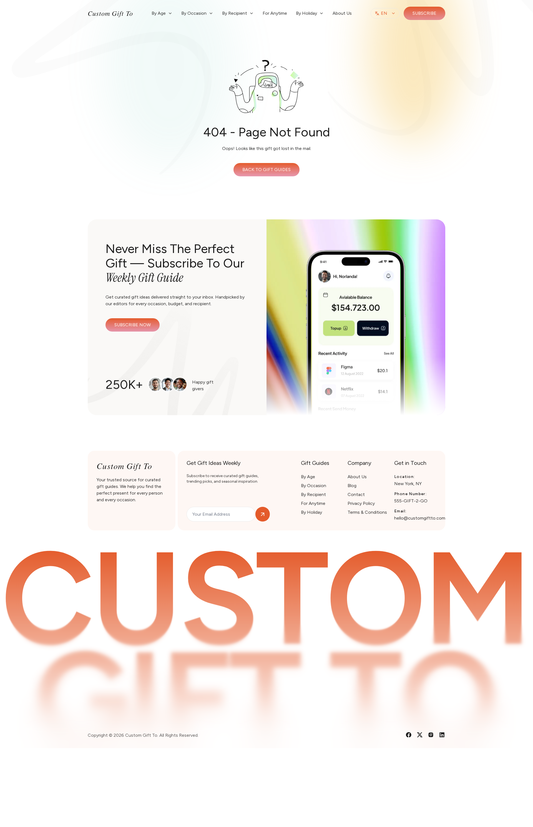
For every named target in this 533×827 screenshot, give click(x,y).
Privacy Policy (361, 503)
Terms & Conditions (367, 512)
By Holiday (311, 512)
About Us (342, 13)
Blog (352, 485)
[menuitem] (162, 13)
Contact (356, 494)
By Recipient (313, 494)
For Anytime (275, 13)
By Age (308, 476)
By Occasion (313, 485)
